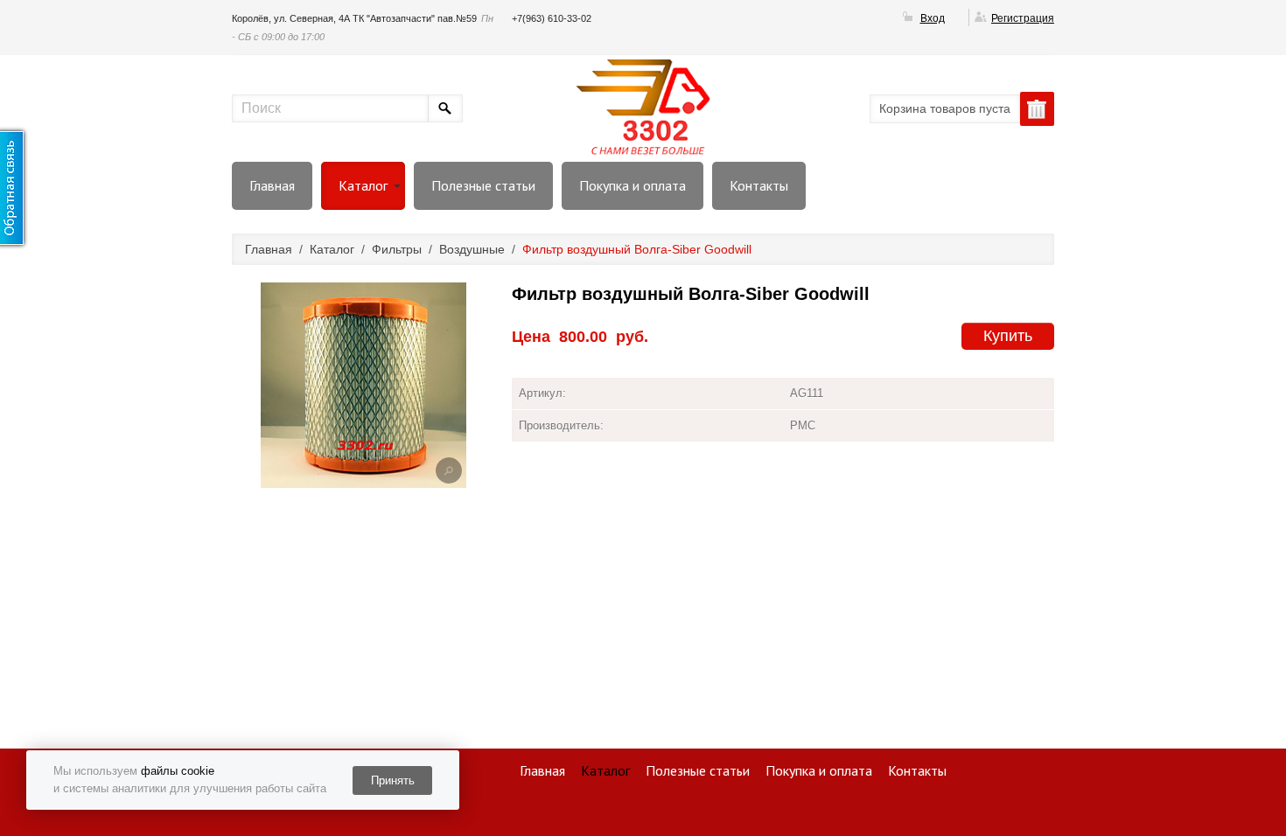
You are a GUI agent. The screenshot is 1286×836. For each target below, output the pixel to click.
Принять (393, 780)
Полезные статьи (483, 185)
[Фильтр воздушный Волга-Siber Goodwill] (449, 470)
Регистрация (1022, 18)
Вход (932, 18)
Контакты (759, 185)
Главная (272, 185)
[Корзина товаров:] (1037, 109)
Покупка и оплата (632, 185)
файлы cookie (177, 770)
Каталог (363, 185)
